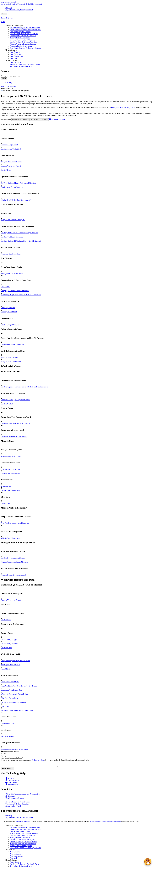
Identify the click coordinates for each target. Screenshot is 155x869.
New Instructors (15, 854)
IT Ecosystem (10, 796)
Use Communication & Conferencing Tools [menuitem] (25, 30)
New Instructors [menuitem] (15, 54)
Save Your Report (7, 736)
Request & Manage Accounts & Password (25, 827)
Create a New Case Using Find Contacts (15, 424)
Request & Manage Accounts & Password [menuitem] (25, 28)
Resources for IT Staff (13, 806)
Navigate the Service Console (11, 162)
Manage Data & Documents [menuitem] (20, 38)
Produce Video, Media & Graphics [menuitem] (22, 40)
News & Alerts (15, 862)
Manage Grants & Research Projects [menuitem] (23, 44)
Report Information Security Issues (17, 802)
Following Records (8, 308)
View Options (6, 119)
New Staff (13, 858)
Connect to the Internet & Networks (23, 835)
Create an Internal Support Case (12, 345)
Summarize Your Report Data (11, 690)
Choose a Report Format (9, 644)
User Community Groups (14, 798)
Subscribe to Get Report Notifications (14, 749)
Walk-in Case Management (10, 538)
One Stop (8, 8)
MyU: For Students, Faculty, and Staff (19, 10)
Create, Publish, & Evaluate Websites (23, 842)
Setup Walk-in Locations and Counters (15, 523)
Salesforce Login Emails (9, 145)
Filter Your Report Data (9, 698)
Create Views (6, 170)
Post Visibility (6, 287)
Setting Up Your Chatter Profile (12, 274)
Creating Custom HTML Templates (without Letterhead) (21, 241)
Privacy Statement (95, 821)
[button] (147, 861)
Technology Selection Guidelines (17, 804)
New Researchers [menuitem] (16, 56)
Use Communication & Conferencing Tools (25, 829)
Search (4, 14)
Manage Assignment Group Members (14, 562)
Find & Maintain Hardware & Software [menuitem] (24, 34)
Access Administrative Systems (21, 846)
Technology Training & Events (21, 866)
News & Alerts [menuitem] (15, 62)
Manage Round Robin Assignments (13, 575)
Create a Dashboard (8, 723)
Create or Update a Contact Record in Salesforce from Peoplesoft (24, 387)
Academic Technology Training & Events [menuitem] (25, 64)
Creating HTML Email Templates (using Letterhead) (19, 233)
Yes (5, 754)
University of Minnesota (22, 821)
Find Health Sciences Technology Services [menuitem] (25, 48)
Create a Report (6, 648)
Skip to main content (8, 2)
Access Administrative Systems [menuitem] (21, 46)
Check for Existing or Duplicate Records (15, 400)
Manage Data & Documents (20, 838)
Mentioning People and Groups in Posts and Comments (21, 295)
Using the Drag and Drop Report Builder (15, 661)
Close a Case (5, 503)
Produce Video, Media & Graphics (22, 840)
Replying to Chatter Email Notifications (15, 291)
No (5, 756)
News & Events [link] (11, 60)
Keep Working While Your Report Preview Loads (19, 686)
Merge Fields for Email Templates (13, 220)
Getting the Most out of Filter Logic (13, 702)
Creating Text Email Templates (12, 237)
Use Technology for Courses (20, 831)
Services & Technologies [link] (14, 26)
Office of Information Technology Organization (22, 794)
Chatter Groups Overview (10, 325)
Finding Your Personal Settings (12, 187)
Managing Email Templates (11, 254)
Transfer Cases (6, 486)
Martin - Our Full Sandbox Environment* (16, 200)
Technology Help (7, 18)
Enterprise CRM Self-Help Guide (123, 107)
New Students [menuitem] (15, 52)
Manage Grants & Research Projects (23, 844)
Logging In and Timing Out (11, 149)
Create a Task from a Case (10, 473)
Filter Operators (6, 706)
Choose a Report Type (9, 639)
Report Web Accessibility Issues (111, 821)
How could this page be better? (12, 758)
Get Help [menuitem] (8, 83)
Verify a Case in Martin (9, 357)
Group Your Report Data (10, 682)
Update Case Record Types (11, 490)
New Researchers (16, 856)
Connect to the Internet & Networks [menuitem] (23, 36)
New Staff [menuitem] (13, 58)
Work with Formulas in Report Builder (15, 694)
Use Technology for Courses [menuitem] (20, 32)
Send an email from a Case (10, 469)
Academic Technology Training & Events (25, 864)
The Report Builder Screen (10, 665)
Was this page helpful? (11, 751)
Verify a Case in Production (11, 362)
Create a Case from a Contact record (14, 437)
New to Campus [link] (11, 50)
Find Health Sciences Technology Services (25, 848)
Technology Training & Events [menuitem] (21, 66)
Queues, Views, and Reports (11, 166)
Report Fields (6, 669)
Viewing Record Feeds (9, 312)
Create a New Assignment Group (13, 558)
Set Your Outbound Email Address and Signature (18, 183)
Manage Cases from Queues (11, 456)
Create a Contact (7, 404)
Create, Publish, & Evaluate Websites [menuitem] (23, 42)
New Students (15, 852)
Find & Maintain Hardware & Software (24, 833)
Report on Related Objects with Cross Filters (17, 710)
